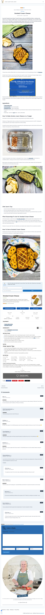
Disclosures (12, 609)
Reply (41, 408)
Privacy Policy (17, 609)
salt (14, 112)
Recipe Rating (5, 531)
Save (32, 290)
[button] (20, 7)
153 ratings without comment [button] (18, 524)
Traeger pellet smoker (8, 105)
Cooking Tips (3, 609)
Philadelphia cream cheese (13, 329)
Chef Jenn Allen (20, 15)
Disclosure (40, 72)
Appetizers (22, 11)
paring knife (31, 158)
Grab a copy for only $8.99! (25, 88)
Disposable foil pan (7, 108)
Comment (5, 533)
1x (37, 327)
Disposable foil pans (8, 325)
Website (31, 548)
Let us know (22, 376)
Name (4, 548)
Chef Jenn (5, 297)
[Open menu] (43, 1)
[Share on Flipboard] (21, 380)
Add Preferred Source (10, 308)
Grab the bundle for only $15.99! (25, 94)
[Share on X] (27, 380)
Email (18, 548)
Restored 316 (42, 613)
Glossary (8, 609)
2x (39, 327)
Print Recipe (23, 308)
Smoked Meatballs (4, 387)
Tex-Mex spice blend (21, 218)
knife (34, 337)
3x (41, 327)
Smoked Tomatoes (40, 387)
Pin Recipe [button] (36, 308)
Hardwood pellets (7, 106)
